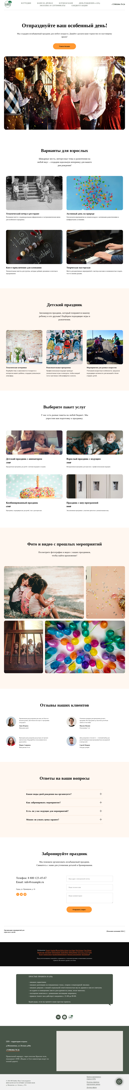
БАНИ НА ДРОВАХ (45, 3)
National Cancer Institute (74, 954)
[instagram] (64, 1017)
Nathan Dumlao (73, 952)
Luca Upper (72, 950)
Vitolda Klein (64, 952)
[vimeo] (25, 894)
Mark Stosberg (56, 952)
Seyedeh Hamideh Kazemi (59, 954)
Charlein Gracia (47, 954)
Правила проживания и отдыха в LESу (94, 1078)
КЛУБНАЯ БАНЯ (66, 3)
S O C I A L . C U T (83, 952)
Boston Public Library (62, 950)
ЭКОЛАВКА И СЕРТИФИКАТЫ (52, 5)
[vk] (58, 1017)
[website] (70, 1017)
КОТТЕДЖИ (26, 3)
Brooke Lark (40, 952)
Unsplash (53, 950)
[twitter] (17, 894)
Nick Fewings (79, 950)
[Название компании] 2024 (115, 931)
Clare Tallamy (87, 950)
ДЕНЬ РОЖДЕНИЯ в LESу (89, 3)
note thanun (48, 952)
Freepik (48, 950)
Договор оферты (92, 1087)
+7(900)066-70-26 (118, 4)
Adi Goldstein (85, 954)
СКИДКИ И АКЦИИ (79, 5)
